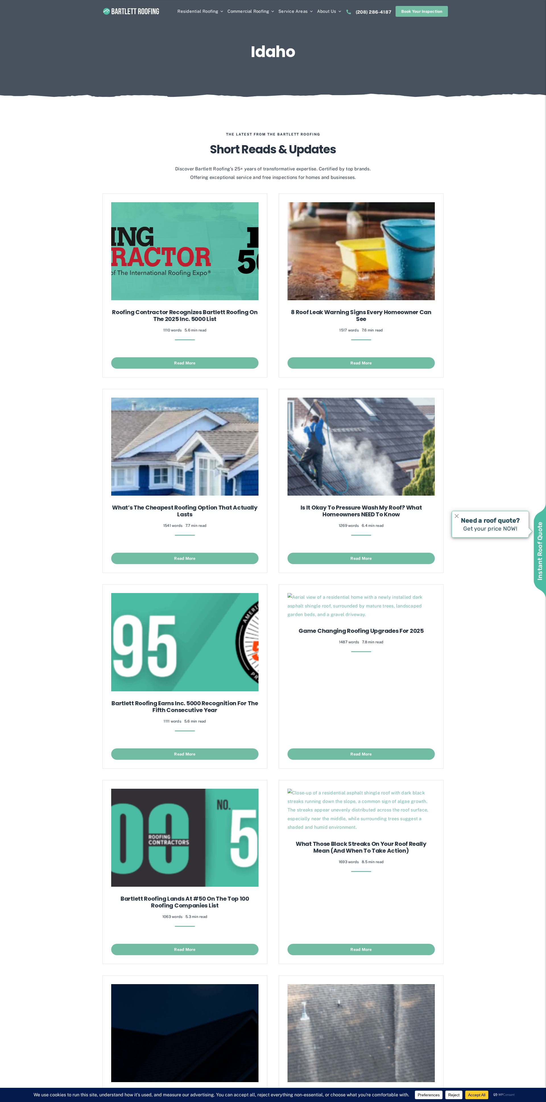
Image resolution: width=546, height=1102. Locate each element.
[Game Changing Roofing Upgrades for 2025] (361, 597)
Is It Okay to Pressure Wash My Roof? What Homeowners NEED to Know (361, 511)
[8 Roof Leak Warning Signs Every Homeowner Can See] (361, 206)
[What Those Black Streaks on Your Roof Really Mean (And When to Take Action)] (361, 793)
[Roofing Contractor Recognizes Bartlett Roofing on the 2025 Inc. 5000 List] (184, 206)
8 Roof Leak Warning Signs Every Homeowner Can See (361, 315)
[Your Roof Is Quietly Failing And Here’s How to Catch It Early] (361, 988)
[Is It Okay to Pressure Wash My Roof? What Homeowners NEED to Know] (361, 401)
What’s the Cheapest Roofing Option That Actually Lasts (185, 511)
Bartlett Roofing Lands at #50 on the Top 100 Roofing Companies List (185, 902)
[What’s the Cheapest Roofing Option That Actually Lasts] (184, 401)
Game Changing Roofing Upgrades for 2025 (361, 631)
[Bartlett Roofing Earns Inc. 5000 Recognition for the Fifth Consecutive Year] (184, 597)
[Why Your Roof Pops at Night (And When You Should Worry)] (184, 988)
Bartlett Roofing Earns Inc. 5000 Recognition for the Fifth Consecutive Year (184, 706)
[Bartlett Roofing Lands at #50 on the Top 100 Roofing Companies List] (184, 793)
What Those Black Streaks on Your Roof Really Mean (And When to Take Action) (361, 847)
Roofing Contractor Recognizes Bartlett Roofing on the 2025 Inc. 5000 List (184, 315)
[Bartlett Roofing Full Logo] (131, 9)
